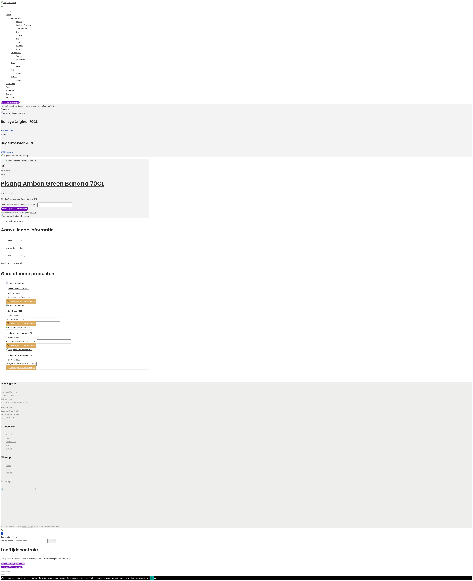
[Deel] (7, 571)
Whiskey (19, 46)
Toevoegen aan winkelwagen (14, 209)
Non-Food (10, 90)
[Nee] (155, 578)
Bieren (13, 63)
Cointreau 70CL (15, 311)
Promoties (10, 83)
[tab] (77, 221)
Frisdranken (16, 52)
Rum (18, 42)
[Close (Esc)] (2, 170)
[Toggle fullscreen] (7, 170)
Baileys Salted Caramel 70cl (20, 355)
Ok (152, 578)
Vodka (18, 49)
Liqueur (19, 35)
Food (8, 87)
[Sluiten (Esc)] (9, 571)
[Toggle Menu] (2, 6)
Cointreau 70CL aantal (15, 319)
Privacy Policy (27, 526)
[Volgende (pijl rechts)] (4, 174)
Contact (9, 94)
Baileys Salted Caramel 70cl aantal (21, 364)
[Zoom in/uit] (2, 571)
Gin (17, 32)
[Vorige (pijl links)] (2, 174)
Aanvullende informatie (16, 221)
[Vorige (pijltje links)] (2, 574)
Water (13, 70)
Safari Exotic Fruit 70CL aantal (19, 297)
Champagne (21, 28)
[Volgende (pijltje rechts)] (4, 574)
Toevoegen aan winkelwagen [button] (22, 301)
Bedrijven (10, 97)
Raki (17, 39)
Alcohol (19, 21)
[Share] (4, 170)
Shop (8, 469)
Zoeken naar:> (7, 541)
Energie (19, 56)
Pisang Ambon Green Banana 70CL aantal (19, 204)
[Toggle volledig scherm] (4, 571)
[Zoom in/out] (9, 170)
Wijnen (14, 77)
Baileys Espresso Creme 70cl (21, 333)
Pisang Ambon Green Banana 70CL (52, 184)
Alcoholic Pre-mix (23, 25)
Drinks (8, 15)
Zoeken (51, 541)
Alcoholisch (16, 18)
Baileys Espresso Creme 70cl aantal (21, 341)
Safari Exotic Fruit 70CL (18, 289)
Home (8, 11)
